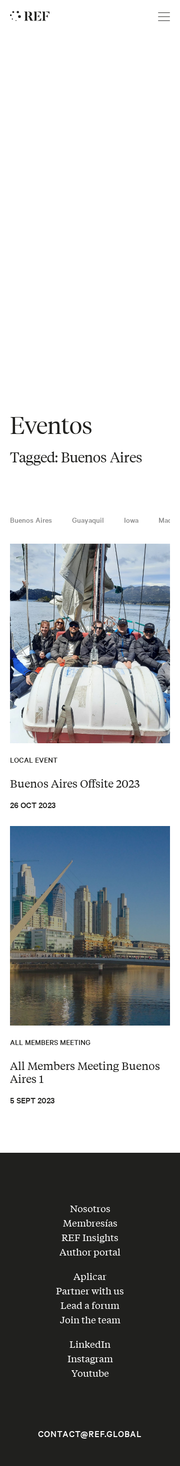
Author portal (90, 1251)
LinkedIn (90, 1343)
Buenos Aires (31, 520)
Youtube (90, 1372)
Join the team (90, 1319)
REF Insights (90, 1237)
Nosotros (90, 1208)
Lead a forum (90, 1304)
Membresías (90, 1222)
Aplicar (90, 1275)
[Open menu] (164, 16)
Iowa (131, 520)
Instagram (90, 1358)
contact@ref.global (90, 1433)
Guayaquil (88, 520)
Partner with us (90, 1290)
